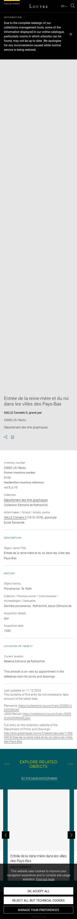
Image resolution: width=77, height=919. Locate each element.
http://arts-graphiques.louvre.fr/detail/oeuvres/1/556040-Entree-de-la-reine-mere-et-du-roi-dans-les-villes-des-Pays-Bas (38, 737)
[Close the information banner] (71, 34)
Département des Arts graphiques (26, 500)
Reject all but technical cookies (38, 900)
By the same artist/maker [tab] (39, 778)
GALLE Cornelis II (15, 412)
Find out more (45, 879)
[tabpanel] (38, 835)
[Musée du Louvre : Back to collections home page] (38, 6)
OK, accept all (38, 891)
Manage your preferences (38, 910)
